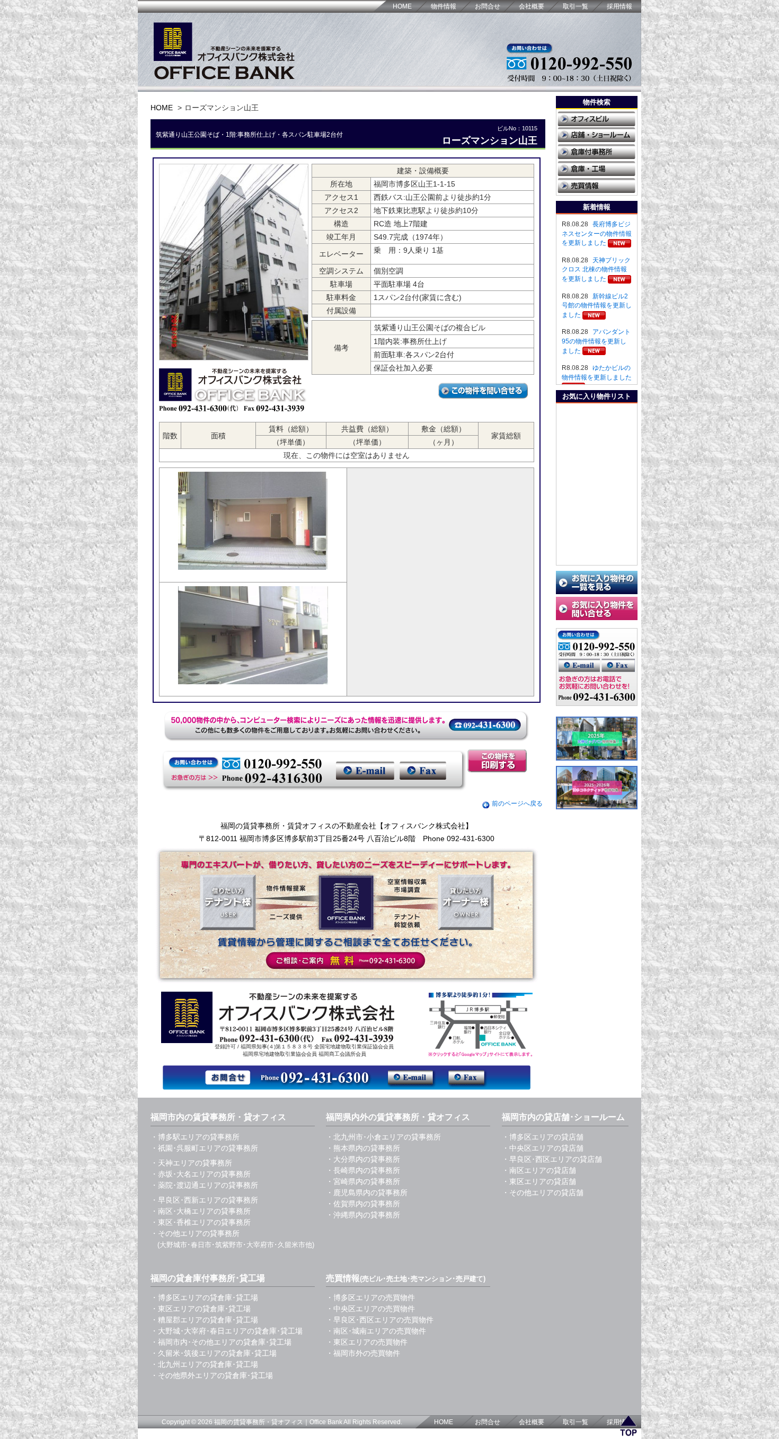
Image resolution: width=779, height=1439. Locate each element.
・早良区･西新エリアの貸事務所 (204, 1200)
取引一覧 (575, 6)
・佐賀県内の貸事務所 (363, 1203)
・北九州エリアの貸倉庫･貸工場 (204, 1364)
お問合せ (487, 6)
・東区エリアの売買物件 (367, 1342)
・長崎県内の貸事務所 (363, 1170)
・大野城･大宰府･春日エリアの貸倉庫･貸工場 (227, 1331)
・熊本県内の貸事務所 (363, 1148)
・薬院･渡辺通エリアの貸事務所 (204, 1185)
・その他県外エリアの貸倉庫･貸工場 (212, 1375)
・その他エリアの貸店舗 (542, 1192)
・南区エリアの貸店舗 (539, 1170)
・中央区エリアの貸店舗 (542, 1148)
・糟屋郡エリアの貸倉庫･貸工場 (204, 1320)
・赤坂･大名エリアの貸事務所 (201, 1174)
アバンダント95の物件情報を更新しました (596, 341)
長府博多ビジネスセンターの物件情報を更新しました (597, 233)
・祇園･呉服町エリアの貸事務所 (204, 1148)
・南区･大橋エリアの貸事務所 (201, 1211)
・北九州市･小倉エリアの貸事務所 (383, 1137)
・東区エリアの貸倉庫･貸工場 (201, 1308)
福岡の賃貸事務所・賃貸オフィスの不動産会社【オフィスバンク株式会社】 (346, 826)
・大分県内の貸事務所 (363, 1159)
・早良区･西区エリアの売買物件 (379, 1320)
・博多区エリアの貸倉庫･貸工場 (204, 1297)
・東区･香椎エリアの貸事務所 (201, 1222)
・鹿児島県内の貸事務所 (367, 1192)
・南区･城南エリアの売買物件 (376, 1331)
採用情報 (619, 6)
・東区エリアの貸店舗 (539, 1181)
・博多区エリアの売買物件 (370, 1297)
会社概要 (531, 6)
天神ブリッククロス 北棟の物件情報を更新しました (596, 269)
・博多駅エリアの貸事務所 (195, 1137)
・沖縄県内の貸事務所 (363, 1215)
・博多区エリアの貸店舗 (542, 1137)
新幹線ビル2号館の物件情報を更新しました (597, 306)
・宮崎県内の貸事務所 (363, 1181)
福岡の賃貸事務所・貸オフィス (258, 1422)
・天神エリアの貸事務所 (191, 1163)
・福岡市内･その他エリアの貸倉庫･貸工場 (221, 1342)
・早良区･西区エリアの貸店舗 (552, 1159)
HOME (402, 6)
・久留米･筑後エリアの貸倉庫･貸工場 (214, 1353)
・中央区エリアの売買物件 (370, 1308)
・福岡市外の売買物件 (363, 1353)
